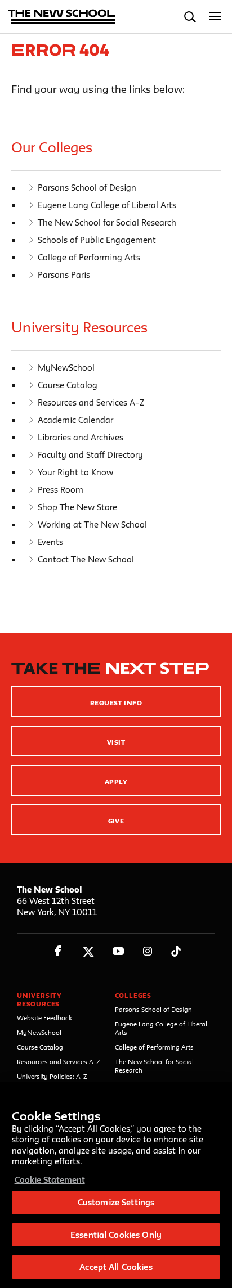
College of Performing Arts (89, 257)
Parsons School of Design (87, 187)
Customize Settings (116, 1202)
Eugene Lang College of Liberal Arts (107, 205)
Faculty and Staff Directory (90, 455)
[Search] (190, 16)
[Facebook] (58, 951)
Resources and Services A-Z (58, 1061)
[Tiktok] (176, 951)
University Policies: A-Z (52, 1076)
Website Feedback (44, 1017)
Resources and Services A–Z (91, 402)
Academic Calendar (75, 420)
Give (116, 821)
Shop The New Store (77, 507)
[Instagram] (148, 951)
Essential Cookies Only (116, 1235)
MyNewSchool (66, 367)
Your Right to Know (75, 472)
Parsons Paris (64, 275)
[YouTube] (118, 951)
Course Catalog (67, 385)
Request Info (116, 702)
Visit (116, 742)
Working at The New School (92, 524)
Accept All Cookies (115, 1267)
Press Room (60, 489)
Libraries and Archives (80, 437)
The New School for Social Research (107, 222)
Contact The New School (86, 559)
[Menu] (215, 16)
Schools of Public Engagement (97, 240)
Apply (116, 781)
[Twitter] (88, 951)
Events (50, 542)
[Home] (62, 17)
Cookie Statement (50, 1180)
